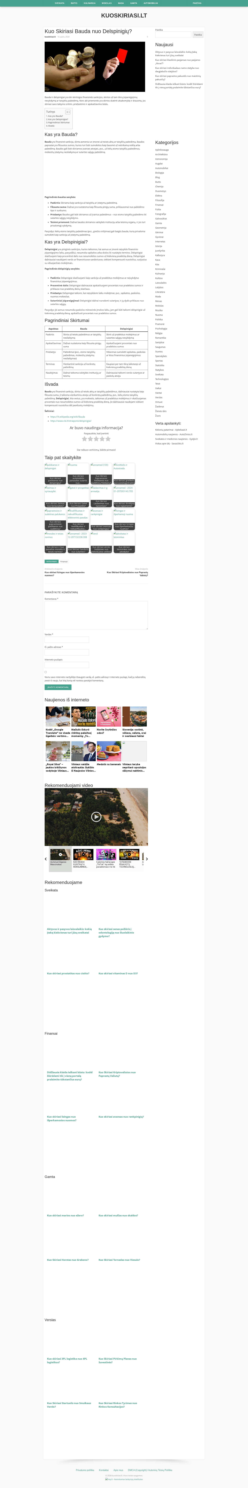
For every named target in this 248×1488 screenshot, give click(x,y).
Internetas (160, 241)
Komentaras (51, 598)
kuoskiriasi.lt (124, 15)
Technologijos (162, 379)
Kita (157, 264)
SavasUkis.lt (177, 443)
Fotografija (160, 213)
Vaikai (158, 388)
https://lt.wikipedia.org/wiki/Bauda (67, 416)
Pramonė (159, 324)
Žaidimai (159, 406)
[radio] (84, 439)
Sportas (159, 360)
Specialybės (161, 356)
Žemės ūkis (160, 411)
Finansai (63, 561)
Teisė (157, 383)
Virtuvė (158, 401)
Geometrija (160, 227)
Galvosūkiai (161, 218)
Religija (158, 333)
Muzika (158, 310)
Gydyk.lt (193, 438)
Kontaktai (104, 1470)
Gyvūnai (159, 236)
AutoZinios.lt (186, 434)
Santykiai (159, 342)
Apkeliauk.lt (181, 429)
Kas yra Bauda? (55, 116)
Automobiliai (151, 3)
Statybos (159, 369)
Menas (158, 301)
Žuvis (158, 415)
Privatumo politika (85, 1470)
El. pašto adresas (54, 646)
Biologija (159, 172)
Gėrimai (159, 232)
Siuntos (159, 351)
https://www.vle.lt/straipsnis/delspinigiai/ (70, 420)
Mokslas (107, 3)
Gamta (133, 3)
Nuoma (159, 314)
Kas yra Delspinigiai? (58, 119)
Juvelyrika (160, 250)
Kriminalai (160, 269)
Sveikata (59, 3)
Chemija (159, 186)
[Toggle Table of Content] (66, 112)
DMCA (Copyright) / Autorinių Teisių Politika (150, 1470)
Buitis (74, 3)
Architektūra (161, 154)
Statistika (159, 365)
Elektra (158, 195)
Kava (157, 259)
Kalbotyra (160, 255)
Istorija (158, 246)
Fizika (158, 209)
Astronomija (161, 158)
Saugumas (160, 346)
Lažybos (159, 287)
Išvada (51, 126)
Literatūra (160, 291)
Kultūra (158, 278)
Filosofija (159, 200)
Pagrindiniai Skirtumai (59, 122)
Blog (157, 177)
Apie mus (118, 1470)
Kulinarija (89, 3)
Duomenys (160, 191)
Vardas (49, 634)
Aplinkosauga (162, 149)
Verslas (50, 1320)
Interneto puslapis (53, 659)
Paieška (159, 29)
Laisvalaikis (160, 282)
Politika (159, 319)
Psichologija (161, 328)
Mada (121, 3)
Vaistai (158, 392)
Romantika (160, 337)
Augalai (159, 163)
